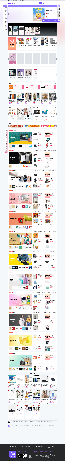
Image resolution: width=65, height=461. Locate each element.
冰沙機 (35, 425)
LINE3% (35, 353)
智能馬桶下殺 (54, 190)
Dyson (33, 425)
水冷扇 (22, 425)
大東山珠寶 (46, 332)
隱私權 (30, 455)
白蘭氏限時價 (40, 231)
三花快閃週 (49, 312)
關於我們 (30, 452)
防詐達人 (50, 130)
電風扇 (45, 150)
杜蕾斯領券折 (54, 231)
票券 (26, 425)
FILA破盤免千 (50, 251)
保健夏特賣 (35, 231)
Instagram (53, 455)
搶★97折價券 (43, 292)
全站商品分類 (47, 457)
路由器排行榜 (54, 130)
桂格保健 (50, 231)
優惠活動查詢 (36, 455)
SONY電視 (41, 150)
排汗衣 (24, 425)
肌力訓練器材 (35, 421)
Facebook (53, 454)
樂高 (16, 425)
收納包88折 (49, 190)
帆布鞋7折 (54, 251)
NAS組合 (36, 130)
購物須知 (30, 457)
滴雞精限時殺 (45, 231)
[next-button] (56, 126)
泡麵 (44, 421)
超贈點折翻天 (36, 452)
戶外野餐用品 (29, 421)
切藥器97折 (35, 190)
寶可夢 (37, 425)
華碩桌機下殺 (41, 130)
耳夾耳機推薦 (49, 170)
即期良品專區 (32, 211)
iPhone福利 (34, 170)
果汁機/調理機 (25, 421)
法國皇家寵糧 (54, 211)
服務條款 (30, 456)
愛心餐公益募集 (37, 211)
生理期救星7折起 (54, 292)
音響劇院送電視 (50, 150)
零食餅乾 (32, 421)
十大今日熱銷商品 (13, 421)
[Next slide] (15, 379)
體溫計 (46, 425)
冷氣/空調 (17, 421)
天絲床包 (15, 425)
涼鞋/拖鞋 (46, 421)
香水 (51, 421)
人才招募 (41, 455)
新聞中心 (53, 452)
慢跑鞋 (51, 425)
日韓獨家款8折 (40, 251)
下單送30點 (39, 353)
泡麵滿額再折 (48, 353)
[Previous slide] (8, 379)
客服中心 (41, 452)
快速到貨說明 (47, 456)
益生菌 (39, 425)
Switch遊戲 (19, 425)
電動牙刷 (44, 425)
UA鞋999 (45, 251)
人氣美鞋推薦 (45, 312)
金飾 (41, 425)
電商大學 (46, 452)
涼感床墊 (12, 425)
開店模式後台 (47, 455)
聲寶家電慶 (54, 150)
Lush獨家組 (48, 292)
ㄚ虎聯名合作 (42, 456)
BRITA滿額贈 (44, 190)
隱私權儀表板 (31, 458)
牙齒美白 (22, 421)
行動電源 (48, 425)
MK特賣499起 (41, 332)
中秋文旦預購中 (43, 211)
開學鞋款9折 (35, 251)
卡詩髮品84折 (33, 292)
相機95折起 (38, 170)
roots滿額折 (39, 312)
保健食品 (42, 421)
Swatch (50, 332)
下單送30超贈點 (54, 353)
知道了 (55, 20)
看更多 (55, 23)
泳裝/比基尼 (39, 421)
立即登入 (53, 10)
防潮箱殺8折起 (54, 170)
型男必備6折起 (35, 332)
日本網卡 (31, 425)
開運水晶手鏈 (35, 312)
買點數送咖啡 (54, 332)
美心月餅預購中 (49, 211)
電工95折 (40, 190)
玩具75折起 (38, 292)
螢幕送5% (45, 130)
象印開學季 (36, 150)
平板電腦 (49, 421)
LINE (52, 456)
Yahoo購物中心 (12, 3)
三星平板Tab (43, 170)
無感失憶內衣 (54, 312)
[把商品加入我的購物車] (14, 388)
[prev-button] (8, 126)
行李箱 (28, 425)
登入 (45, 3)
